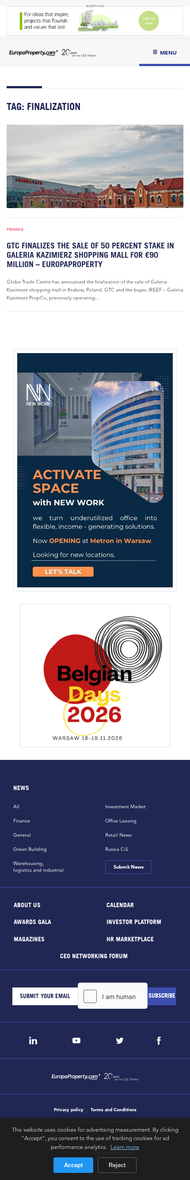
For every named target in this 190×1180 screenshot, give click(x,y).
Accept (73, 1165)
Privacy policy (69, 1110)
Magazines (29, 938)
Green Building (30, 849)
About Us (27, 904)
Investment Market (125, 806)
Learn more (124, 1146)
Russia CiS (116, 849)
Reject (117, 1165)
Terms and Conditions (114, 1110)
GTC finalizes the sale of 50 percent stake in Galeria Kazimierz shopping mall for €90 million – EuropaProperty (90, 255)
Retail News (118, 835)
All (16, 806)
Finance (15, 229)
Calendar (120, 904)
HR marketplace (130, 938)
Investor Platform (133, 921)
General (22, 835)
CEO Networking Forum (94, 956)
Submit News (128, 867)
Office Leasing (121, 821)
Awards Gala (32, 921)
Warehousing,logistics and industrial (38, 866)
